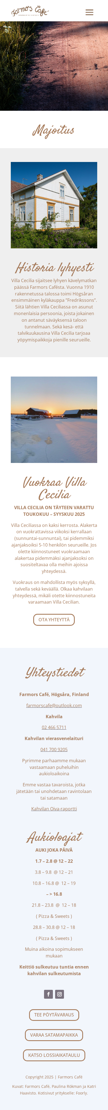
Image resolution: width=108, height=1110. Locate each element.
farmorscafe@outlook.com (54, 705)
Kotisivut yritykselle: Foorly (62, 1093)
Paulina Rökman (67, 1086)
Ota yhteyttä (54, 620)
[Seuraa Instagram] (59, 994)
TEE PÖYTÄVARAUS (54, 1015)
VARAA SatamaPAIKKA (54, 1035)
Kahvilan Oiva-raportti (54, 809)
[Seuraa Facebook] (48, 994)
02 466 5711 (54, 727)
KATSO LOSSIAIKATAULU (54, 1055)
